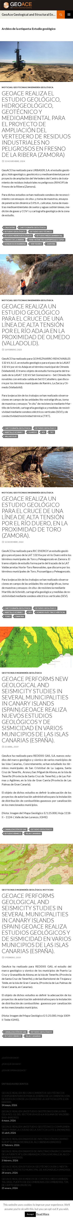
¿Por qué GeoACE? (11, 1064)
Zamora (51, 244)
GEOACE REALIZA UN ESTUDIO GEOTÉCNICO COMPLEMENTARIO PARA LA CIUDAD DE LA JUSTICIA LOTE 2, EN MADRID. (36, 1128)
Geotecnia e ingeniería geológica (33, 87)
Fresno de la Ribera (14, 240)
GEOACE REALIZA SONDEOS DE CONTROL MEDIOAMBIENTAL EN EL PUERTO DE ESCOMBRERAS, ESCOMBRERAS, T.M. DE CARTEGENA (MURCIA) (35, 1181)
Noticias (7, 87)
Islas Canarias (33, 833)
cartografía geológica (33, 227)
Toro (8, 616)
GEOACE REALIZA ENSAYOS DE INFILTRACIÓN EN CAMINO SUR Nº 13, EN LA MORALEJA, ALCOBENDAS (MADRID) (35, 1140)
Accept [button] (30, 1214)
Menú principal (69, 14)
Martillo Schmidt (14, 432)
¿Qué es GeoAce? (10, 1057)
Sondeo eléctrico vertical (50, 612)
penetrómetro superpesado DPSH (46, 240)
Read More (42, 1214)
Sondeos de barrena (15, 244)
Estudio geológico (15, 231)
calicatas (10, 227)
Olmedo (32, 432)
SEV (43, 432)
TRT (52, 432)
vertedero (36, 244)
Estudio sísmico (13, 833)
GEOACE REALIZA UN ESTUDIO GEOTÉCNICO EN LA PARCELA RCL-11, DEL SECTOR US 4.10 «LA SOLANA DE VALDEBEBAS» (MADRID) (36, 1114)
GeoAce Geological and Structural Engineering (29, 14)
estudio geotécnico (41, 231)
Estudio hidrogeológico (18, 235)
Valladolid (11, 436)
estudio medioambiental (49, 235)
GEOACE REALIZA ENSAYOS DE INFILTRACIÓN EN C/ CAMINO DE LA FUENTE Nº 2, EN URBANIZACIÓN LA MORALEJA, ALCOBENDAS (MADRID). (36, 1154)
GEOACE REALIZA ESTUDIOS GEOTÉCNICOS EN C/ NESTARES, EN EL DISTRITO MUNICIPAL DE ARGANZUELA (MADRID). (36, 1168)
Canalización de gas (15, 829)
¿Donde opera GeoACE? (14, 1070)
